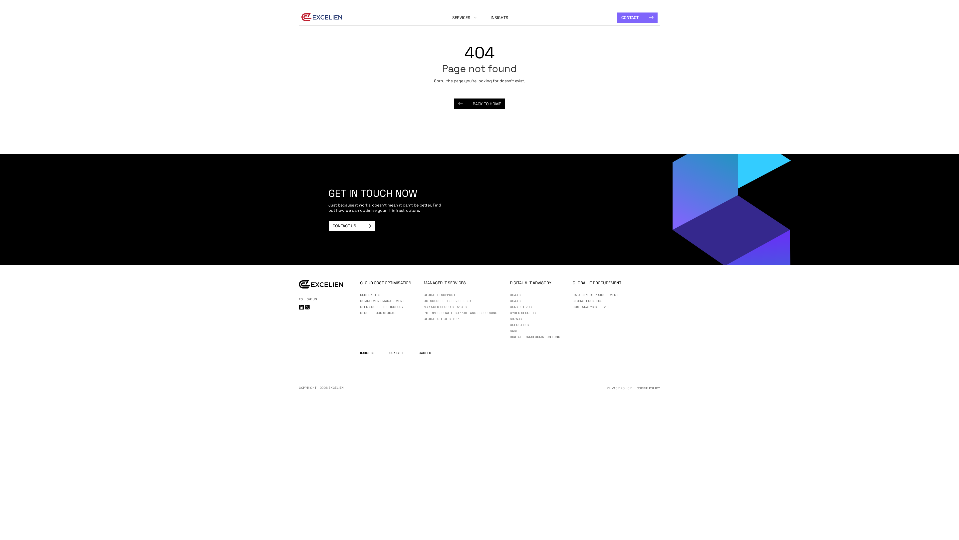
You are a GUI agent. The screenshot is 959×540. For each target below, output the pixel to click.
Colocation (520, 325)
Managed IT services (445, 283)
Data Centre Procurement (595, 295)
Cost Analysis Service (592, 307)
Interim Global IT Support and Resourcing (460, 313)
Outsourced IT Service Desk (448, 301)
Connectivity (521, 307)
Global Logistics (587, 301)
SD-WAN (516, 319)
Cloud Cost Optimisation (385, 283)
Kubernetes (370, 295)
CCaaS (515, 301)
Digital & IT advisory (530, 283)
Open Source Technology (382, 307)
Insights (499, 17)
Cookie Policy (648, 388)
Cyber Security (523, 313)
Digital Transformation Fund (535, 337)
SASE (514, 331)
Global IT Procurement (597, 283)
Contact (630, 17)
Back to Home (487, 103)
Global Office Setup (441, 319)
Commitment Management (382, 301)
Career (425, 353)
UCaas (515, 295)
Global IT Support (439, 295)
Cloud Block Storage (379, 313)
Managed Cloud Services (445, 307)
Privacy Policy (619, 388)
